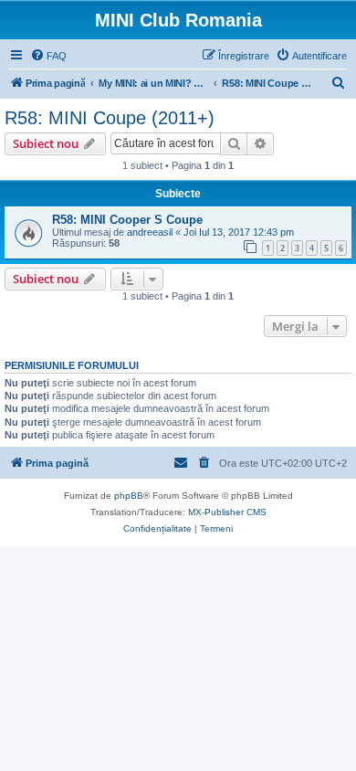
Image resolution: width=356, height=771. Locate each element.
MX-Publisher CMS (227, 512)
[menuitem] (48, 56)
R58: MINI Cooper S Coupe (127, 220)
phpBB (128, 496)
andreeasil (150, 232)
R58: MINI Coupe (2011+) (110, 118)
